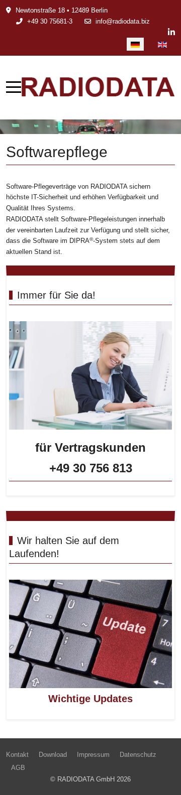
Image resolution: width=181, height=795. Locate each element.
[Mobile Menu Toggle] (13, 87)
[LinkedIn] (171, 32)
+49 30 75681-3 (49, 21)
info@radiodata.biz (123, 21)
